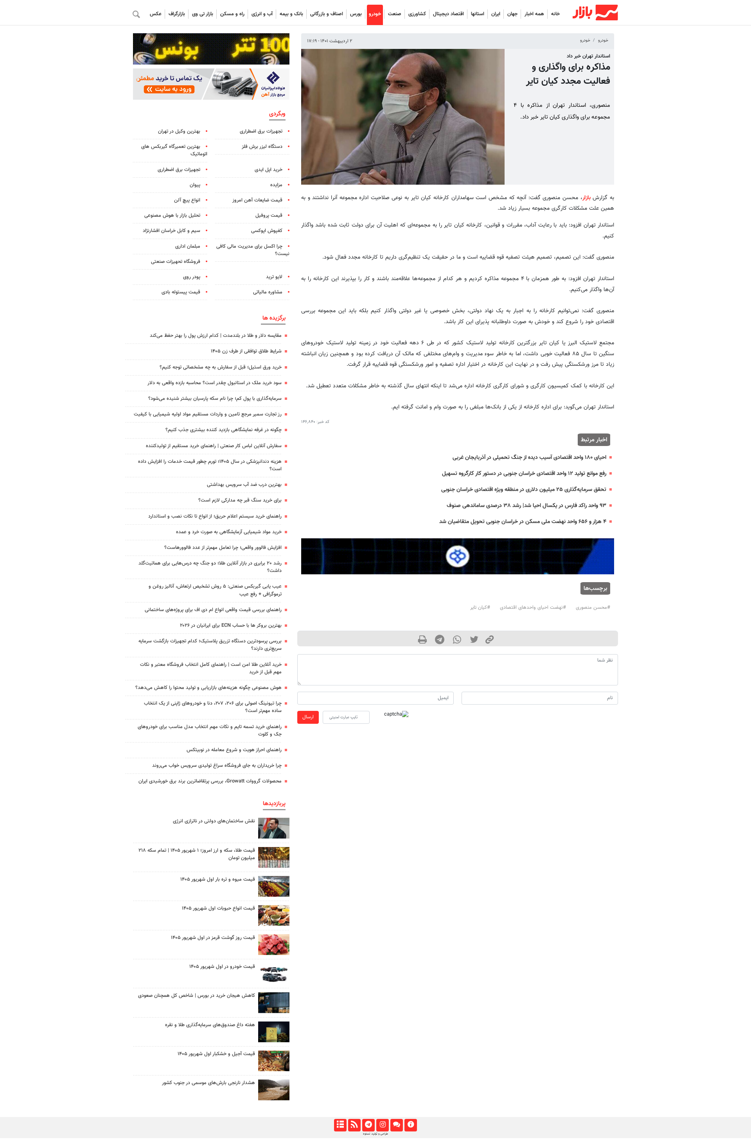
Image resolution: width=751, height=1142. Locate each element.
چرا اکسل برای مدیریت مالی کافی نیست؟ (252, 250)
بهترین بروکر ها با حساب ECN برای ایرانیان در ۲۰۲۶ (231, 625)
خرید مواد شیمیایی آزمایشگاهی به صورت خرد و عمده (229, 532)
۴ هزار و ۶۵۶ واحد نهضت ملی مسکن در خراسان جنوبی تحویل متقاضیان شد (522, 521)
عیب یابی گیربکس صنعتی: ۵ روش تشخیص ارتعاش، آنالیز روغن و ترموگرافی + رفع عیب (215, 590)
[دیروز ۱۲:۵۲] (273, 1089)
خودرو (375, 14)
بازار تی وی (202, 14)
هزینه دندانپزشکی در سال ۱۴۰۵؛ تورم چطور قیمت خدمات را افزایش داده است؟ (210, 465)
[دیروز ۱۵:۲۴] (273, 857)
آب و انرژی (262, 14)
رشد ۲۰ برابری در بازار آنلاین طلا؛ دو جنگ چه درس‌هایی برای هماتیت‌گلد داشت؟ (210, 567)
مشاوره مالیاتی (267, 292)
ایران (495, 14)
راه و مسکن (232, 14)
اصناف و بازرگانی (326, 14)
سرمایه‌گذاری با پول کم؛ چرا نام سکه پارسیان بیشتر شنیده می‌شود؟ (215, 399)
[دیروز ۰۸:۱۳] (273, 1032)
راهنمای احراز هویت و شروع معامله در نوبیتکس (234, 750)
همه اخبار (534, 14)
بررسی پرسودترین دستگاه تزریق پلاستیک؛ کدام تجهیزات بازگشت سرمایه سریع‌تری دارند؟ (210, 645)
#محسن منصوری (593, 607)
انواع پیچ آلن (187, 200)
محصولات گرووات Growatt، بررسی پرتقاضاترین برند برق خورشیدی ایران (210, 781)
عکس (156, 14)
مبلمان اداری (187, 246)
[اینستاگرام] (382, 1125)
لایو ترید (274, 277)
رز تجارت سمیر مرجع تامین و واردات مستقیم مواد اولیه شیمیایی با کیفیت (208, 414)
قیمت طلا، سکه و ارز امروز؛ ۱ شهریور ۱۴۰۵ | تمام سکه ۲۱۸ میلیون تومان (196, 854)
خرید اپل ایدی (268, 170)
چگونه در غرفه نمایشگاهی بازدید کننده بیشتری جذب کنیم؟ (223, 430)
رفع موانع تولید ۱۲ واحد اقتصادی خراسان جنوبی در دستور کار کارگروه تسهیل (524, 473)
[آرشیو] (340, 1125)
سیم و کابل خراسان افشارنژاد (171, 231)
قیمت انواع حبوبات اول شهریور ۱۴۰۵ (218, 908)
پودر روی (191, 277)
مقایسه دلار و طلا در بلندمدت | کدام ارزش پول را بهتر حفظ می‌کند (216, 336)
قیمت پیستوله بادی (181, 292)
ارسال (308, 717)
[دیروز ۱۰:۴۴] (273, 944)
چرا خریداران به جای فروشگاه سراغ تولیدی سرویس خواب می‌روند (217, 766)
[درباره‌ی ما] (410, 1125)
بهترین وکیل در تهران (179, 131)
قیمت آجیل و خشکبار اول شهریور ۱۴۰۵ (216, 1054)
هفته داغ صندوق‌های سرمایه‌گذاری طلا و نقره (210, 1025)
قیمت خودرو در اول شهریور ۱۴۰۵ (222, 967)
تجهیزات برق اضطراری (261, 131)
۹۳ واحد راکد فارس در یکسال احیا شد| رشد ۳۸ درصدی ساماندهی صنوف (526, 505)
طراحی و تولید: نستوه (375, 1133)
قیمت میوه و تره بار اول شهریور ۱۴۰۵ (217, 879)
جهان (512, 14)
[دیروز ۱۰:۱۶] (273, 886)
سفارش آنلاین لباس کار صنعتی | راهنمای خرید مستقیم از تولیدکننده (214, 446)
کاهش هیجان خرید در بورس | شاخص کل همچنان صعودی (196, 996)
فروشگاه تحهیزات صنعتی (175, 262)
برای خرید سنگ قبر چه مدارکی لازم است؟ (240, 500)
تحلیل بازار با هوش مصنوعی (172, 215)
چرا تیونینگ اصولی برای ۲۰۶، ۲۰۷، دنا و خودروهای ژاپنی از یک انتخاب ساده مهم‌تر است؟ (213, 707)
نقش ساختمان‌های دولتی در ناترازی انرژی (214, 821)
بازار (586, 197)
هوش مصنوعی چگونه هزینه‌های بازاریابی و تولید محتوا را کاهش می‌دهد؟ (208, 688)
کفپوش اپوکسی (266, 231)
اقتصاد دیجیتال (448, 14)
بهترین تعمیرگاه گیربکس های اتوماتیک (174, 150)
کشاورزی (417, 14)
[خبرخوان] (354, 1125)
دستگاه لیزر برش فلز (262, 147)
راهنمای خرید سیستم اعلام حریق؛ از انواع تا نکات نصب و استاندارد (215, 516)
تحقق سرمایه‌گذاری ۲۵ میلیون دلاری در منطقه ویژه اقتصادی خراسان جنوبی (523, 489)
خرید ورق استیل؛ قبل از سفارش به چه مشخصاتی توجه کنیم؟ (221, 367)
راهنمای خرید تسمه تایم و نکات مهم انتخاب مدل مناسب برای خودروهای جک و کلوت (210, 730)
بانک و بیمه (291, 14)
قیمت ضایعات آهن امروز (257, 200)
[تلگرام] (368, 1125)
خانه (555, 14)
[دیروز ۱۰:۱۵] (273, 973)
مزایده (276, 185)
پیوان (195, 185)
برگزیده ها (274, 318)
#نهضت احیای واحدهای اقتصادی (533, 607)
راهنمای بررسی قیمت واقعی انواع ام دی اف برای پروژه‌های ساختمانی (213, 610)
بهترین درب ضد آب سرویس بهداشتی (244, 485)
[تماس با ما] (396, 1125)
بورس (356, 14)
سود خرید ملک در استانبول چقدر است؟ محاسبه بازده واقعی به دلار (214, 383)
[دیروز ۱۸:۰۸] (273, 828)
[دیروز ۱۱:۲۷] (273, 1002)
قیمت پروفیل (268, 215)
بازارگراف (177, 14)
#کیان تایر (480, 607)
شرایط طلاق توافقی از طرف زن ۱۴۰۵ (246, 351)
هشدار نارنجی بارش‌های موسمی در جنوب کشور (208, 1083)
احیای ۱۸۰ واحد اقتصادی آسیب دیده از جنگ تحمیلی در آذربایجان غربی (529, 457)
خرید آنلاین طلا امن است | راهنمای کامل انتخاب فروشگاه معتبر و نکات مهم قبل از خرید (211, 668)
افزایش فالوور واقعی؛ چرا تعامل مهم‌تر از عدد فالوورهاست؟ (223, 548)
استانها (477, 14)
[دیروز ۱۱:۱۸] (273, 915)
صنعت (394, 14)
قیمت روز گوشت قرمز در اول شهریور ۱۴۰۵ (213, 938)
